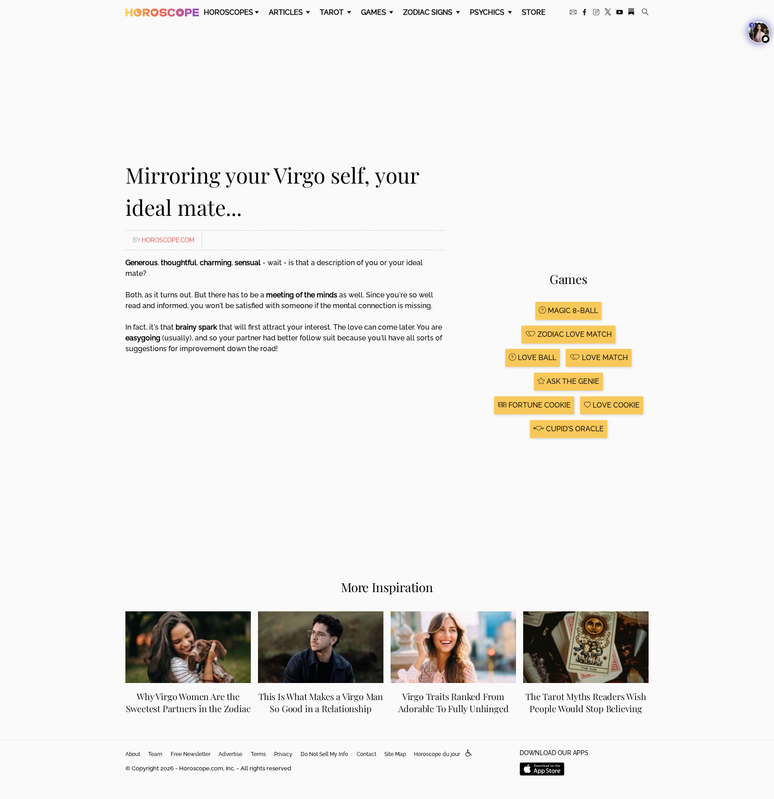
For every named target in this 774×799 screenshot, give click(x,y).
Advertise (230, 754)
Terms (258, 754)
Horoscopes (228, 12)
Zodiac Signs (428, 12)
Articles (287, 12)
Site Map (395, 754)
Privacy (283, 754)
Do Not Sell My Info (324, 754)
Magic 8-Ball (572, 310)
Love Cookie (615, 405)
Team (155, 754)
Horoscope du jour (437, 754)
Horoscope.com (168, 240)
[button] (468, 753)
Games (374, 12)
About (132, 754)
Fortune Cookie (539, 405)
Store (534, 12)
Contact (366, 754)
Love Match (604, 357)
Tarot (332, 12)
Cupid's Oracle (574, 429)
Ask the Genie (572, 381)
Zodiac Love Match (574, 334)
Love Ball (536, 357)
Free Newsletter (191, 754)
